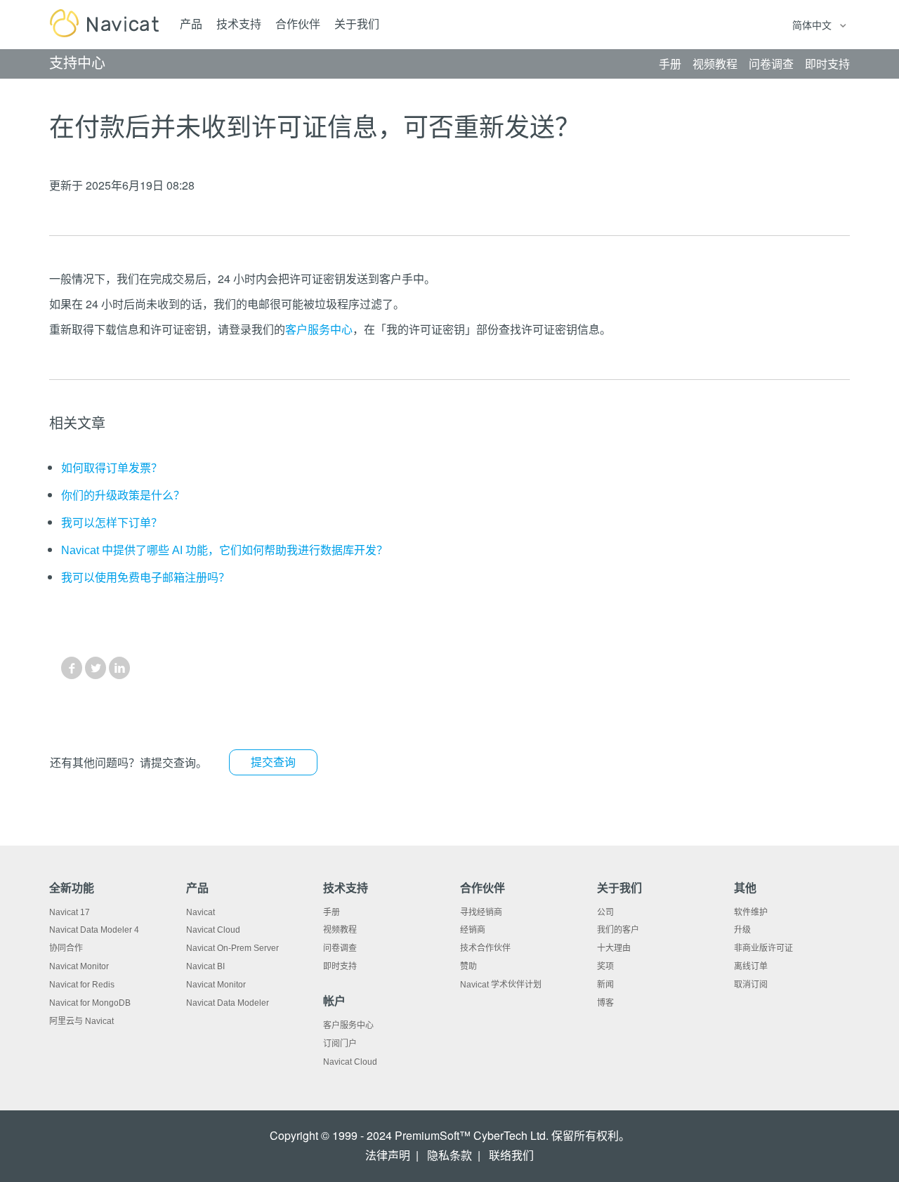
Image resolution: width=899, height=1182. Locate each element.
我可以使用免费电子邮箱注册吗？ (145, 578)
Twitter (95, 668)
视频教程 (340, 930)
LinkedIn (119, 668)
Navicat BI (205, 966)
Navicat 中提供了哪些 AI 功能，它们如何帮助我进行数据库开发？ (224, 550)
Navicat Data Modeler (227, 1003)
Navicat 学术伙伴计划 (501, 985)
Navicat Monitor (79, 966)
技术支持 (238, 24)
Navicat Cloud (213, 930)
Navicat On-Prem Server (232, 948)
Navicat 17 (69, 912)
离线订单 (751, 966)
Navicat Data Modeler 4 (94, 930)
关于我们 (356, 24)
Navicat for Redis (81, 985)
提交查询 (273, 762)
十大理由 (614, 948)
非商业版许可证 (763, 948)
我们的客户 (618, 930)
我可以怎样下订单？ (111, 523)
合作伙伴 (297, 24)
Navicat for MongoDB (90, 1003)
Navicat (200, 912)
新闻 (605, 985)
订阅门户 (340, 1044)
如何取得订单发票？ (111, 468)
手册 (331, 912)
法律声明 (387, 1156)
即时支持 (340, 966)
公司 (605, 912)
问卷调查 (340, 948)
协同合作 (66, 948)
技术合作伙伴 (485, 948)
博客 (605, 1003)
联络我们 (511, 1156)
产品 (191, 24)
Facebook (71, 668)
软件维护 (751, 912)
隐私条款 (449, 1156)
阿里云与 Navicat (81, 1021)
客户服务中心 (319, 330)
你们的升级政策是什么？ (123, 495)
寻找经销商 (481, 912)
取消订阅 (751, 985)
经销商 (472, 930)
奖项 (605, 966)
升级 (742, 930)
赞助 (468, 966)
